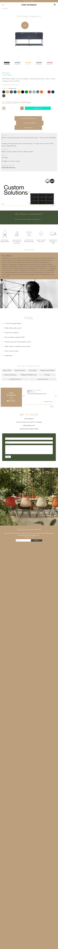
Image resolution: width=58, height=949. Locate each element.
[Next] (39, 57)
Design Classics (20, 370)
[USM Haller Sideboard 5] (29, 38)
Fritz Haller (7, 75)
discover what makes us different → (29, 219)
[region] (40, 396)
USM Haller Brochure (8, 167)
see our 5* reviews (29, 1)
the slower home (43, 379)
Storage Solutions (15, 379)
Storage (47, 375)
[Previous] (19, 57)
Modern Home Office (47, 370)
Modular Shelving (10, 375)
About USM (7, 370)
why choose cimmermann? (29, 213)
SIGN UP (36, 540)
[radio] (3, 91)
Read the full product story (10, 84)
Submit (8, 456)
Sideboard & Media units (28, 375)
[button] (24, 396)
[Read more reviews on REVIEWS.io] (11, 401)
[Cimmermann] (29, 5)
